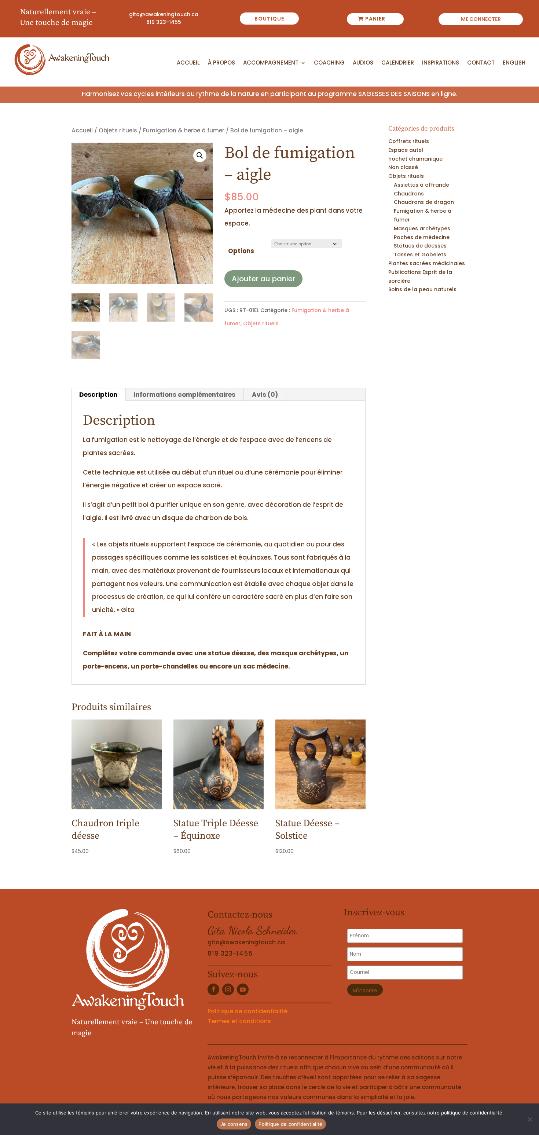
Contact (481, 63)
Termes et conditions (239, 1021)
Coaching (329, 63)
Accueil (188, 63)
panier (375, 18)
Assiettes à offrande (421, 184)
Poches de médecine (422, 237)
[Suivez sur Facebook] (213, 989)
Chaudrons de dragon (424, 202)
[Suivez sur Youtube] (243, 989)
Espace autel (405, 150)
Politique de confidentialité (247, 1011)
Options (241, 250)
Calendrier (397, 63)
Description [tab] (98, 394)
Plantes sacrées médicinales (426, 263)
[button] (199, 155)
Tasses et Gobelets (420, 254)
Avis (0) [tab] (265, 394)
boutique (269, 18)
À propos (221, 63)
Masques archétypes (422, 228)
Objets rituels (118, 130)
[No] (530, 1119)
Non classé (403, 167)
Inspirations (440, 63)
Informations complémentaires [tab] (184, 394)
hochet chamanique (415, 158)
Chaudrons (409, 193)
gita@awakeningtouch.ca (163, 14)
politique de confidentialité (471, 1113)
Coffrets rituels (408, 141)
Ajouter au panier (263, 279)
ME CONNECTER (481, 20)
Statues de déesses (420, 245)
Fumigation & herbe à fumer (183, 130)
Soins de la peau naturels (422, 289)
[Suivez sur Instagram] (228, 989)
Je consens (234, 1124)
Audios (363, 63)
